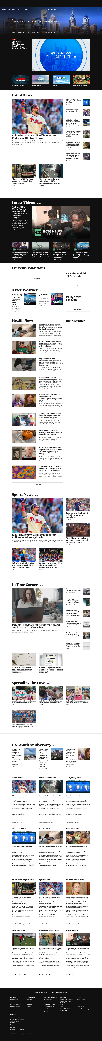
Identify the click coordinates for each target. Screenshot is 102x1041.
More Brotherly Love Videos (20, 975)
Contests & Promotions (50, 1004)
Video (33, 32)
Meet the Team (48, 999)
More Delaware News (18, 873)
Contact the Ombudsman (17, 1029)
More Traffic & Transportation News (22, 924)
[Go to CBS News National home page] (51, 9)
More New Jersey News (72, 822)
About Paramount (15, 1017)
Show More (37, 484)
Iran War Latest (14, 1002)
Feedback (13, 1027)
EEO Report (63, 1010)
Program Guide (48, 1002)
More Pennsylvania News (46, 822)
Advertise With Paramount (17, 1019)
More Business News (72, 873)
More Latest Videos (71, 975)
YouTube (29, 999)
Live (19, 9)
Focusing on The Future (46, 975)
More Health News (44, 873)
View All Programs (77, 286)
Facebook (30, 1002)
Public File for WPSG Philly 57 (66, 1002)
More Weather (37, 278)
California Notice (81, 1002)
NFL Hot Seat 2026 (15, 1004)
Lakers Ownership (15, 1006)
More (36, 96)
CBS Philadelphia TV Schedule (76, 274)
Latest (4, 9)
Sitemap (46, 1011)
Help (11, 1024)
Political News (14, 999)
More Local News (17, 822)
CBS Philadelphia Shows (44, 32)
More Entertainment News (73, 924)
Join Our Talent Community (14, 1022)
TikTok (29, 1006)
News (14, 32)
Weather (20, 32)
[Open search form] (99, 9)
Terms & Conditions (49, 1009)
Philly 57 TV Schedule (73, 298)
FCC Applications (65, 1008)
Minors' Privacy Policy (83, 1009)
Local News (11, 9)
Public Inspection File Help (66, 1005)
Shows (26, 9)
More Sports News (44, 924)
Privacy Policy (81, 999)
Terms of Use (80, 1006)
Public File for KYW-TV (66, 999)
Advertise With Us (49, 1006)
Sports (28, 32)
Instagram (29, 1004)
